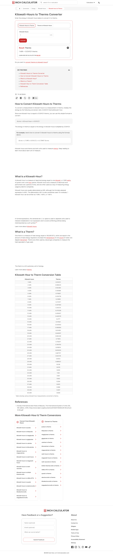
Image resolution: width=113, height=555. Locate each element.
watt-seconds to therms (49, 462)
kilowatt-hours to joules (24, 427)
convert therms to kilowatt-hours (36, 62)
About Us (74, 519)
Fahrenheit (23, 240)
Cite (36, 98)
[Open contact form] (68, 48)
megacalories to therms (48, 450)
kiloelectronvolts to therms (49, 481)
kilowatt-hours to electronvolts (26, 486)
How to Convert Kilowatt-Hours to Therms (34, 76)
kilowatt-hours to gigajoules (25, 439)
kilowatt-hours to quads (24, 482)
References (24, 86)
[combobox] (60, 2)
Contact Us (74, 523)
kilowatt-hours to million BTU (25, 478)
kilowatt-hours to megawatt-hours (25, 461)
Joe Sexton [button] (22, 94)
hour (30, 182)
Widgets (73, 526)
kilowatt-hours (32, 226)
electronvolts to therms (48, 477)
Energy (33, 8)
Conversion (26, 8)
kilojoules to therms (47, 430)
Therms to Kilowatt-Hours (44, 25)
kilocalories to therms (48, 446)
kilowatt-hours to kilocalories (25, 447)
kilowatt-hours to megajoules (25, 435)
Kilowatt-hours (42, 8)
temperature (50, 238)
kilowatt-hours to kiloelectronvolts (22, 491)
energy (56, 148)
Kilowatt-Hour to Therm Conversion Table (34, 84)
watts (69, 180)
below (38, 55)
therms (29, 269)
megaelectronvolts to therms (50, 485)
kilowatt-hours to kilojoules (25, 431)
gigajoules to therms (48, 438)
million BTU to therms (48, 469)
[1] (36, 222)
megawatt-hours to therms (49, 458)
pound (61, 238)
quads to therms (46, 473)
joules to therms (46, 427)
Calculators (90, 2)
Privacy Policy (75, 536)
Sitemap (73, 542)
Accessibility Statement (78, 539)
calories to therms (47, 442)
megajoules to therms (48, 434)
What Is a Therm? (26, 81)
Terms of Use (75, 533)
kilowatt (58, 180)
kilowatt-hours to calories (24, 443)
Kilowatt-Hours (23, 32)
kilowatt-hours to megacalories (22, 452)
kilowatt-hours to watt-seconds (23, 467)
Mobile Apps (74, 529)
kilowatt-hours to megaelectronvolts (22, 496)
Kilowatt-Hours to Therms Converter (32, 73)
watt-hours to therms (48, 454)
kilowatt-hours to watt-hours (25, 457)
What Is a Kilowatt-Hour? (28, 78)
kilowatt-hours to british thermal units (24, 473)
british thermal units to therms (50, 465)
